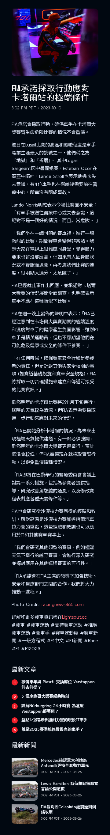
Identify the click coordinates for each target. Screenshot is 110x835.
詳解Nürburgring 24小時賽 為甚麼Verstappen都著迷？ (52, 708)
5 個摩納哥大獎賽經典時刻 (45, 696)
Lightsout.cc (74, 617)
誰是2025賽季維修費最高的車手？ (52, 729)
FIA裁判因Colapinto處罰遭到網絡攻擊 (68, 809)
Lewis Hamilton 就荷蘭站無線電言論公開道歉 (69, 786)
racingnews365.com (63, 604)
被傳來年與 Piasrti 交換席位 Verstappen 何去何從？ (58, 684)
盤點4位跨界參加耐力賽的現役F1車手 (54, 719)
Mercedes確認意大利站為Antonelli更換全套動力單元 (65, 763)
